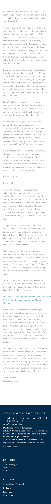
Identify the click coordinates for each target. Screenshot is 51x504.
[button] (46, 4)
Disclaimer (8, 428)
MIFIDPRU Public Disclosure (16, 431)
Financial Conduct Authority (31, 442)
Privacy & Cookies (23, 428)
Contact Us (8, 495)
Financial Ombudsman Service (32, 433)
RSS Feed (7, 492)
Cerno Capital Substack (13, 484)
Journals (7, 470)
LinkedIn (7, 488)
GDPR (13, 433)
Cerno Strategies (10, 464)
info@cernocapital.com (13, 424)
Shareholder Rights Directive (16, 436)
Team (5, 467)
